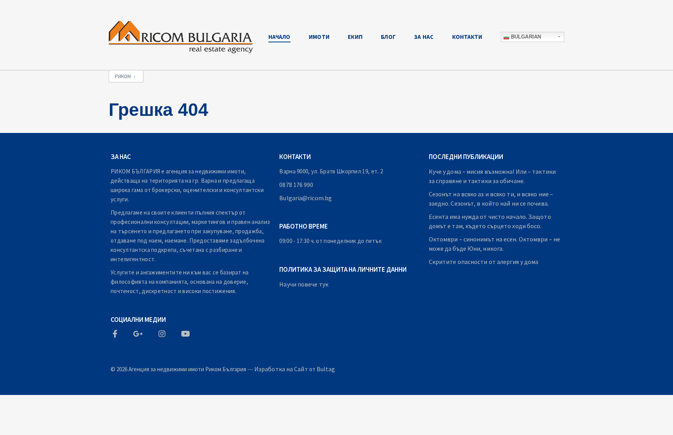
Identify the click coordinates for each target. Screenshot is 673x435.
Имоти (319, 36)
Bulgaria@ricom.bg (305, 198)
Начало (279, 36)
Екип (355, 36)
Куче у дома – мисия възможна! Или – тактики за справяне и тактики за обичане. (492, 176)
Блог (388, 36)
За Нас (423, 36)
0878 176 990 (296, 185)
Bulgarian (525, 37)
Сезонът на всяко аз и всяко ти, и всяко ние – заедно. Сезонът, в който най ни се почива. (491, 198)
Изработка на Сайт (281, 369)
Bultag (326, 369)
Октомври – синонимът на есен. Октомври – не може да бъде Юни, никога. (494, 243)
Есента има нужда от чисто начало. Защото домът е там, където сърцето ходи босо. (490, 221)
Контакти (467, 36)
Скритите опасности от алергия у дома (484, 262)
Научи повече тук (303, 284)
